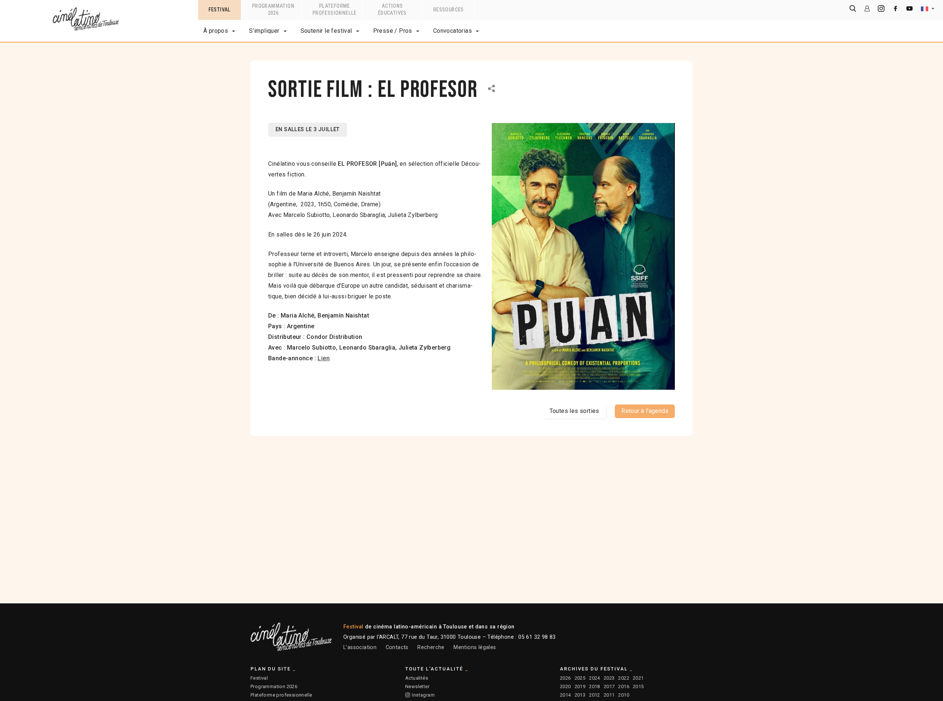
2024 (594, 678)
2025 (580, 678)
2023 (609, 678)
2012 (594, 695)
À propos (215, 30)
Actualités (416, 678)
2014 (565, 695)
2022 (623, 678)
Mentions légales (474, 647)
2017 (609, 686)
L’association (359, 647)
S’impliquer (264, 30)
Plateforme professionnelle (281, 695)
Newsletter (417, 686)
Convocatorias (452, 30)
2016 (623, 686)
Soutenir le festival (326, 30)
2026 (565, 678)
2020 (565, 686)
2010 (623, 695)
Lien (324, 358)
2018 (594, 686)
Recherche (431, 647)
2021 (638, 678)
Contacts (397, 647)
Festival (259, 678)
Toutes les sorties (574, 410)
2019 (580, 686)
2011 (609, 695)
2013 (580, 695)
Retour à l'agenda (644, 410)
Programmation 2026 (273, 686)
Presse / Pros (392, 30)
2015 (638, 686)
